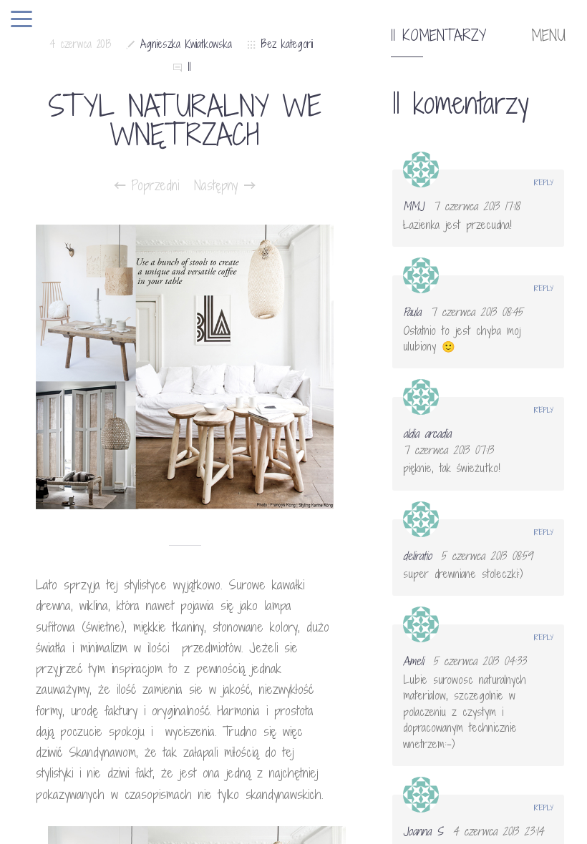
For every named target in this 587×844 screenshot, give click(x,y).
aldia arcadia (427, 433)
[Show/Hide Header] (21, 20)
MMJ (413, 206)
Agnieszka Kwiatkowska (186, 43)
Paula (412, 312)
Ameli (413, 661)
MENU (548, 36)
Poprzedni (152, 185)
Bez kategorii (287, 43)
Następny (219, 185)
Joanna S (423, 831)
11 (189, 66)
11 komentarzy (438, 36)
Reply (543, 182)
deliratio (417, 556)
